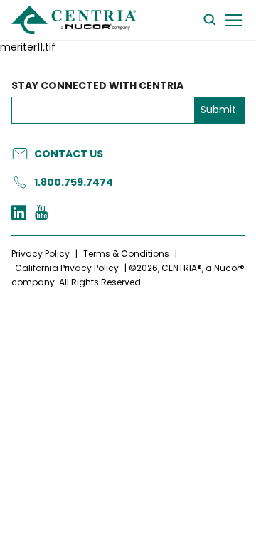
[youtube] (41, 214)
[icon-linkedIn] (18, 214)
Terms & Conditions (126, 254)
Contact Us (68, 154)
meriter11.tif (27, 47)
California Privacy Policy (67, 268)
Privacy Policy (40, 254)
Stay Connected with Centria (97, 86)
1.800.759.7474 (73, 182)
